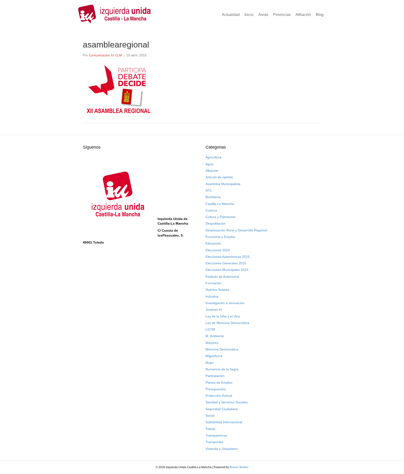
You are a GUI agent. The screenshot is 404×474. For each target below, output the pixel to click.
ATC (209, 190)
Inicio (249, 15)
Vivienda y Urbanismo (222, 449)
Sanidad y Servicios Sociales (227, 402)
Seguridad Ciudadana (222, 409)
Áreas (263, 15)
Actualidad (231, 15)
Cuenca (211, 210)
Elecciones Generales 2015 (226, 263)
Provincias (282, 15)
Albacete (212, 170)
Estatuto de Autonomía (222, 276)
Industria (212, 296)
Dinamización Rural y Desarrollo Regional (236, 230)
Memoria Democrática (222, 349)
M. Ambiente (215, 336)
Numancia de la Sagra (222, 369)
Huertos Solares (217, 290)
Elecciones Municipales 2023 (227, 270)
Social (210, 415)
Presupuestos (216, 389)
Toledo (210, 429)
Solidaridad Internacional (224, 422)
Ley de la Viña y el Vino (223, 316)
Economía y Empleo (220, 237)
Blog (320, 15)
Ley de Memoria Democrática (227, 323)
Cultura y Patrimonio (221, 217)
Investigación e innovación (225, 303)
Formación (213, 283)
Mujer (210, 363)
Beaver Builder (239, 467)
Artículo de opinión (219, 177)
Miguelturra (214, 356)
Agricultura (213, 157)
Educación (213, 243)
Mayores (212, 343)
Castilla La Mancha (220, 204)
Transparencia (216, 435)
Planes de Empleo (219, 382)
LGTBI (210, 329)
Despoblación (216, 223)
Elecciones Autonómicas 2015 (228, 257)
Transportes (214, 442)
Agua (209, 164)
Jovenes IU (214, 309)
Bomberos (213, 197)
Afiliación (303, 15)
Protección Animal (219, 395)
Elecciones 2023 (218, 250)
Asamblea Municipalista (223, 184)
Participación (215, 376)
